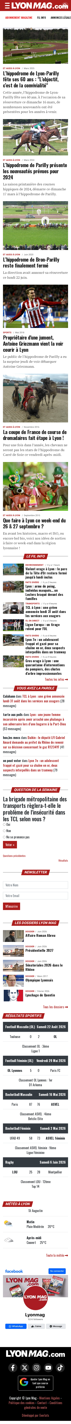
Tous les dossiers (54, 1007)
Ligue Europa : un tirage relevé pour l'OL (42, 626)
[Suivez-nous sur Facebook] (35, 1299)
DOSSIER (29, 931)
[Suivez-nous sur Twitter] (23, 1370)
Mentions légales (49, 1398)
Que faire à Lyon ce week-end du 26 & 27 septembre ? (34, 523)
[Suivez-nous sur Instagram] (35, 1370)
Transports (32, 603)
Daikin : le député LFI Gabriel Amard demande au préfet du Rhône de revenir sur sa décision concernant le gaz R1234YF (34, 742)
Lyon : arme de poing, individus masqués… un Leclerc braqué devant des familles (44, 592)
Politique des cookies (22, 1402)
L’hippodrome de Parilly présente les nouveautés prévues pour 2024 (35, 171)
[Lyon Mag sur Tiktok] (59, 1370)
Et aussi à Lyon (11, 68)
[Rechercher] (64, 6)
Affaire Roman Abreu (40, 935)
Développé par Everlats (35, 1415)
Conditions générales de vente (43, 1405)
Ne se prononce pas (18, 837)
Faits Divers (32, 582)
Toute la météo (55, 1255)
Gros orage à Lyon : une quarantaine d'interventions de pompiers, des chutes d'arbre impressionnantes (45, 667)
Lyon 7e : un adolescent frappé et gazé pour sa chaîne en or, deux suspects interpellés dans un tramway (45, 645)
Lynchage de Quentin (40, 994)
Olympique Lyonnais (39, 979)
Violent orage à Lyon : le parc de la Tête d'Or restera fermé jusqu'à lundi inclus (46, 573)
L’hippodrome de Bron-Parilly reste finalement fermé (31, 262)
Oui (8, 824)
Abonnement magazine (18, 17)
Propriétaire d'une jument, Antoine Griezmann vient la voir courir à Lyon (33, 343)
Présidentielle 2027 (39, 950)
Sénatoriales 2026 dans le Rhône (44, 967)
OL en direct (32, 620)
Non (8, 830)
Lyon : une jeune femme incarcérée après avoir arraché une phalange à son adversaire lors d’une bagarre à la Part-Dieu (34, 719)
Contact (42, 1402)
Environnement (34, 565)
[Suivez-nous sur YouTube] (47, 1370)
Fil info (41, 17)
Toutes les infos (55, 679)
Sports (7, 332)
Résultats (63, 860)
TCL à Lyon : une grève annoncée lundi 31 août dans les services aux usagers (45, 611)
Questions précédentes (14, 856)
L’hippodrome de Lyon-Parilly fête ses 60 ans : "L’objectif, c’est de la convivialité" (31, 79)
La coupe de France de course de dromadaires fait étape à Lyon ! (34, 435)
